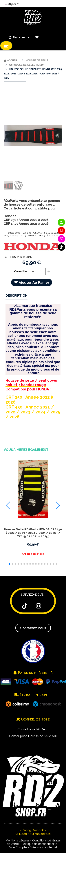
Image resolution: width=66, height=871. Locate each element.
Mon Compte (18, 847)
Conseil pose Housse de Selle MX (33, 736)
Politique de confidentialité (39, 844)
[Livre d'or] (61, 230)
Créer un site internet (43, 847)
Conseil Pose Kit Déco (33, 729)
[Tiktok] (61, 247)
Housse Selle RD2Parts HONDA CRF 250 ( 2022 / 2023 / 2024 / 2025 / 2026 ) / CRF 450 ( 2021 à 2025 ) (33, 533)
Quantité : (21, 271)
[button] (9, 564)
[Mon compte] (61, 222)
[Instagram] (61, 238)
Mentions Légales (18, 840)
